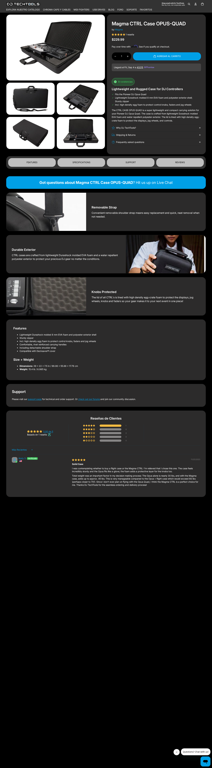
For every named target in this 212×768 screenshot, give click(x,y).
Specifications (81, 162)
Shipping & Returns (125, 135)
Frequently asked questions (130, 142)
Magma (119, 29)
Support (131, 162)
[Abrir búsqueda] (189, 4)
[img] (78, 459)
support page (35, 399)
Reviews (180, 162)
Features (32, 162)
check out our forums (89, 399)
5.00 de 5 (48, 431)
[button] (119, 34)
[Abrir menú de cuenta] (195, 4)
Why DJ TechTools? (126, 127)
